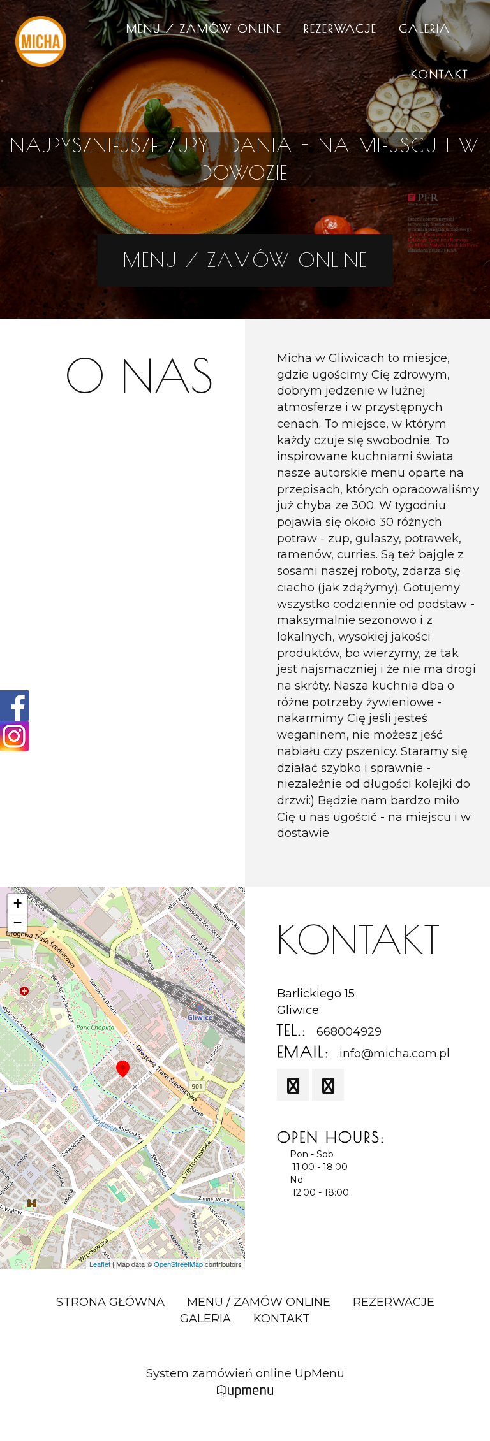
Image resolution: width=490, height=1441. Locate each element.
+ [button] (17, 903)
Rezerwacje (340, 28)
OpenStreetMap (178, 1264)
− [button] (17, 922)
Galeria (424, 28)
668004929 (349, 1032)
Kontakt (439, 74)
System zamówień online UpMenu (245, 1373)
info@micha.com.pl (394, 1053)
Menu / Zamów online (204, 28)
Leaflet (99, 1264)
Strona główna (110, 1302)
